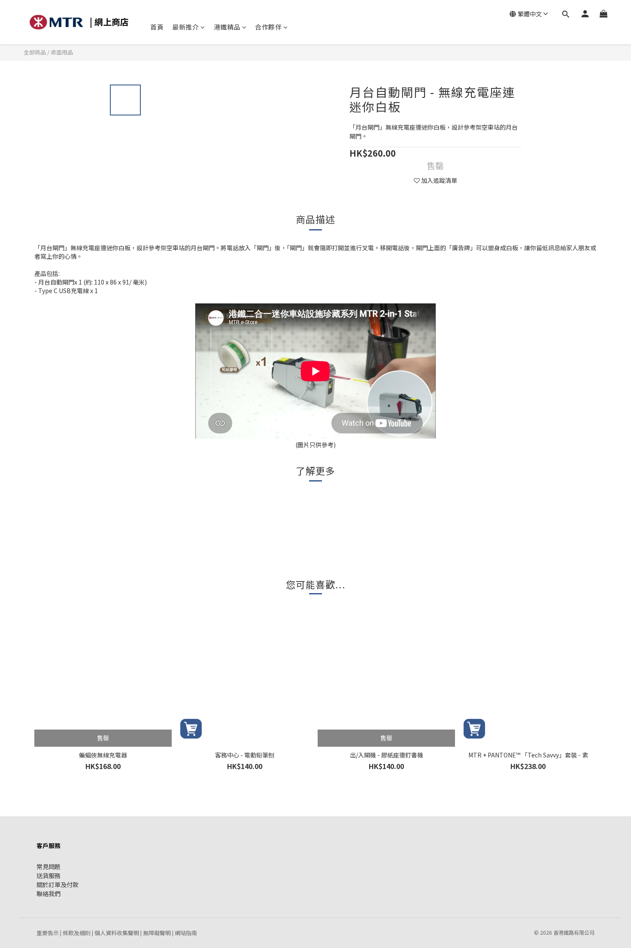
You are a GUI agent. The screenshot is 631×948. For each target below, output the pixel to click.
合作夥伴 (268, 26)
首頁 (157, 26)
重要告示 (47, 933)
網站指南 (186, 933)
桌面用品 (62, 52)
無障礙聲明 (157, 933)
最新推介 (185, 26)
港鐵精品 (227, 26)
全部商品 (35, 52)
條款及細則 (77, 933)
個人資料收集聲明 (116, 933)
